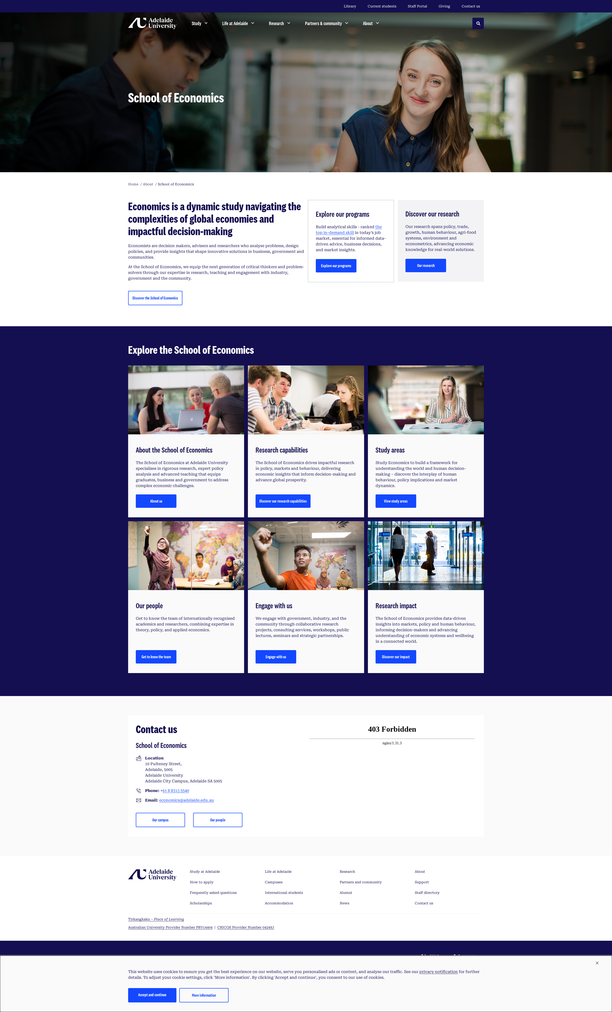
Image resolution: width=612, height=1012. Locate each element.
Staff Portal (417, 6)
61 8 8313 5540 (176, 790)
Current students (382, 6)
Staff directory (427, 893)
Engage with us (276, 656)
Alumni (346, 893)
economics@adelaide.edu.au (186, 800)
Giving (444, 6)
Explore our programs (336, 265)
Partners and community (361, 882)
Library (350, 6)
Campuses (274, 882)
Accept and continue (152, 994)
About (420, 872)
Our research (426, 265)
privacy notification (438, 971)
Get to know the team (156, 656)
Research (347, 872)
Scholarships (201, 903)
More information (204, 995)
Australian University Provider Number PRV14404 (170, 927)
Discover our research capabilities (283, 501)
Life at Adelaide (278, 872)
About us (156, 501)
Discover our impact (396, 656)
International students (284, 893)
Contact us (471, 6)
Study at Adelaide (205, 872)
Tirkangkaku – (156, 919)
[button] (597, 963)
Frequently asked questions (213, 893)
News (344, 903)
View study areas (396, 501)
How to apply (201, 882)
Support (422, 882)
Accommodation (279, 903)
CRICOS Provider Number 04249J (245, 927)
